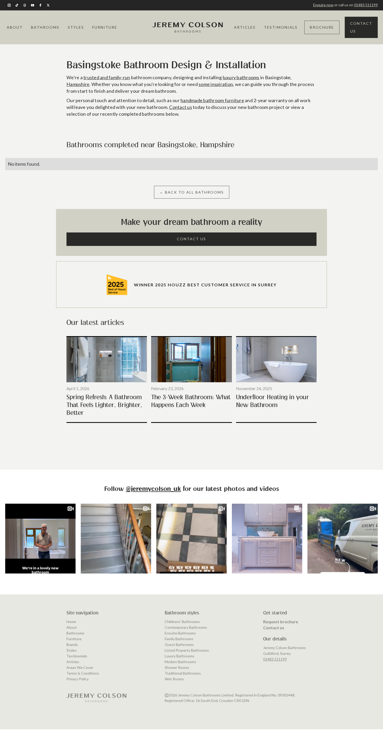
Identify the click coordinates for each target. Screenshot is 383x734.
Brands (72, 644)
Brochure (322, 27)
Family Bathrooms (179, 639)
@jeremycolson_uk (153, 489)
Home (71, 621)
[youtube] (32, 5)
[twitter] (48, 5)
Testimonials (281, 27)
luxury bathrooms (241, 77)
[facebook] (40, 5)
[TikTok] (17, 5)
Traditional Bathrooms (183, 673)
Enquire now (323, 5)
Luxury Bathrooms (179, 656)
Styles (76, 27)
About (15, 27)
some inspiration (216, 84)
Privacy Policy (77, 679)
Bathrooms (45, 27)
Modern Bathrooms (180, 661)
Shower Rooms (177, 667)
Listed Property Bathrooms (187, 650)
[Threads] (25, 5)
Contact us (180, 107)
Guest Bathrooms (179, 644)
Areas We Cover (79, 667)
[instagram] (9, 5)
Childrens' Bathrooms (182, 621)
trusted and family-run (106, 77)
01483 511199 (366, 5)
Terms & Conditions (82, 673)
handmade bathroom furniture (212, 100)
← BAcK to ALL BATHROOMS (191, 192)
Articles (245, 27)
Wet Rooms (174, 679)
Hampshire (77, 84)
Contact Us (361, 27)
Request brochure (280, 621)
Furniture (104, 27)
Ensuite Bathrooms (180, 633)
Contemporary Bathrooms (186, 627)
